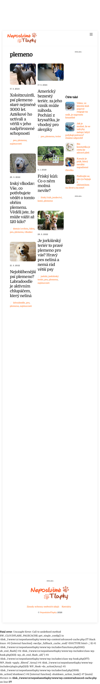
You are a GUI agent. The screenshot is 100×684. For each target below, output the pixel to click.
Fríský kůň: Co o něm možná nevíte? (48, 183)
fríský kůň (46, 197)
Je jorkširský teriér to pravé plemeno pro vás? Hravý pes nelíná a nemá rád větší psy (50, 254)
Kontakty (66, 606)
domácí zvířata (20, 228)
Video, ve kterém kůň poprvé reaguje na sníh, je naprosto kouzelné (77, 110)
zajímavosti (16, 143)
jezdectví (57, 197)
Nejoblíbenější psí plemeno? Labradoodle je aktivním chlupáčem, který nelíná (23, 284)
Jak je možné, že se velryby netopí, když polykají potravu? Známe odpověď (77, 130)
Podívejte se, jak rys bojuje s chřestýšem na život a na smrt (78, 182)
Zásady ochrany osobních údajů (43, 606)
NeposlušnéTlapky (48, 612)
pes (15, 140)
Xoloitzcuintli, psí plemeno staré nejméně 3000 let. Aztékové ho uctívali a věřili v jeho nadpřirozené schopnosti (23, 114)
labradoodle (19, 302)
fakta (32, 228)
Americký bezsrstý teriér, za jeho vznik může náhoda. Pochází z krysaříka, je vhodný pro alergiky (50, 110)
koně (40, 201)
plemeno (22, 140)
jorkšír (44, 276)
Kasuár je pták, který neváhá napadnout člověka (76, 164)
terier (58, 136)
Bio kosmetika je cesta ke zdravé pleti (83, 148)
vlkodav (28, 232)
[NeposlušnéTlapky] (22, 42)
